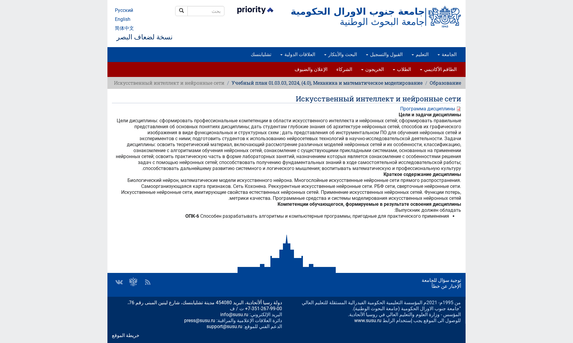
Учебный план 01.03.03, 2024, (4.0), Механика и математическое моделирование (327, 83)
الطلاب (403, 69)
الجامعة (448, 54)
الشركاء (344, 69)
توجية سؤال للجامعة (441, 280)
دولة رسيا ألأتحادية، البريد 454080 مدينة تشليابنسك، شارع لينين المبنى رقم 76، (204, 302)
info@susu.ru (234, 314)
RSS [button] (148, 282)
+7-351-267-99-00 (263, 308)
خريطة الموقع (125, 335)
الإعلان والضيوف (311, 69)
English (122, 19)
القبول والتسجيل (386, 54)
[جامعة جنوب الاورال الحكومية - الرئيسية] (376, 16)
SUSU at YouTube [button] (133, 282)
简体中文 (124, 28)
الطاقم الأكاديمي (440, 69)
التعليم (422, 54)
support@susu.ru (224, 326)
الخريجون (374, 69)
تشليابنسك (261, 54)
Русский (124, 10)
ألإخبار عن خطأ (446, 286)
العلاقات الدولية (299, 54)
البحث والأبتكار (342, 54)
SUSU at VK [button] (119, 282)
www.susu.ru (367, 320)
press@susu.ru (199, 320)
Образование (445, 83)
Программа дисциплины (427, 109)
